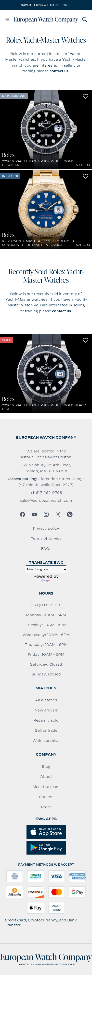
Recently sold (46, 720)
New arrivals (46, 710)
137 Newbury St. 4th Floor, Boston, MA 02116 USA (46, 468)
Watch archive (46, 741)
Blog (46, 766)
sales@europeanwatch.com (46, 501)
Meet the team (46, 787)
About (46, 777)
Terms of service (46, 539)
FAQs (46, 549)
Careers (46, 797)
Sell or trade (46, 730)
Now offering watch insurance (46, 4)
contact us (59, 71)
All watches (46, 700)
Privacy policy (46, 528)
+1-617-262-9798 (46, 493)
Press (46, 807)
